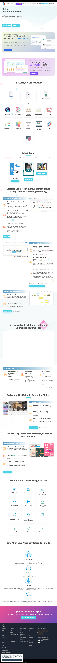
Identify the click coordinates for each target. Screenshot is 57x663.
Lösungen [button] (29, 3)
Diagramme (25, 157)
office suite (31, 87)
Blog (12, 632)
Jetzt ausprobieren (7, 311)
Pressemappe (23, 637)
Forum (21, 632)
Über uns (22, 630)
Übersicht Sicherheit (24, 662)
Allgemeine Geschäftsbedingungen (26, 660)
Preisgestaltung (39, 3)
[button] (13, 3)
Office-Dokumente (39, 157)
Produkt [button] (8, 3)
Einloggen (51, 3)
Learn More (15, 49)
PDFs (20, 157)
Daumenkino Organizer (41, 173)
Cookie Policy (11, 657)
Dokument (33, 285)
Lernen (12, 636)
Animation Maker (5, 637)
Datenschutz (32, 635)
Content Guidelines (45, 660)
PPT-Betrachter (48, 157)
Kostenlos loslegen (7, 25)
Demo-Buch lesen (15, 180)
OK (11, 659)
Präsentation (41, 285)
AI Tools (18, 3)
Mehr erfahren (7, 236)
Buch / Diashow (14, 639)
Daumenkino (8, 157)
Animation (15, 157)
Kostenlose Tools (14, 634)
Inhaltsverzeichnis (24, 641)
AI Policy (31, 633)
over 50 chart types (16, 455)
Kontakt (22, 639)
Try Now (7, 49)
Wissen (12, 637)
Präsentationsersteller (7, 652)
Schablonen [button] (34, 3)
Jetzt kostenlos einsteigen (28, 617)
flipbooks (10, 383)
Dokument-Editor (5, 650)
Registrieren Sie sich (46, 3)
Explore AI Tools (16, 25)
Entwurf (31, 157)
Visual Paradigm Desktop (16, 0)
